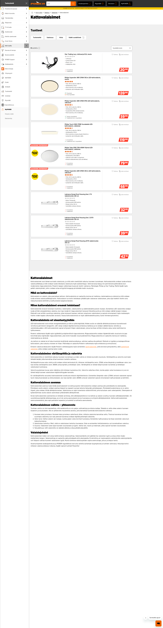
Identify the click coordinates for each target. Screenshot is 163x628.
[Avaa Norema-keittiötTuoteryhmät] (26, 55)
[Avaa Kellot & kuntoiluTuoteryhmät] (26, 13)
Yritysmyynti (8, 73)
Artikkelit (7, 87)
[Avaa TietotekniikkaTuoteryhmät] (26, 18)
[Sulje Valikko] (26, 3)
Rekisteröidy (8, 118)
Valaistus (46, 12)
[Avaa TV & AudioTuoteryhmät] (26, 27)
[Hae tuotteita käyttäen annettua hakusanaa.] (73, 3)
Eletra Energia (9, 69)
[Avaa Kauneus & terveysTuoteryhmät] (26, 50)
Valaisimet (54, 12)
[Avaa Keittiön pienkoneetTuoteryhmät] (26, 36)
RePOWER (8, 78)
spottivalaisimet (90, 347)
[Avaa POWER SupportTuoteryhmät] (26, 59)
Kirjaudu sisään (9, 114)
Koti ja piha (39, 12)
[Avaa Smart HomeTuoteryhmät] (26, 41)
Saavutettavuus (9, 105)
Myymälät (8, 100)
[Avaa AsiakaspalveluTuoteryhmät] (26, 64)
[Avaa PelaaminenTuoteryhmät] (26, 22)
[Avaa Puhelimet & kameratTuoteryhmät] (26, 9)
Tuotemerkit (8, 91)
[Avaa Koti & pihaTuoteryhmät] (26, 45)
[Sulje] (160, 8)
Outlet (7, 82)
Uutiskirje (7, 96)
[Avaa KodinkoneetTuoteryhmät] (26, 32)
